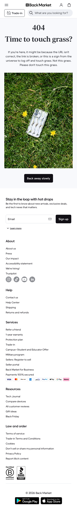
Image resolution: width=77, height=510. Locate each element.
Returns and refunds (17, 312)
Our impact (12, 258)
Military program (15, 354)
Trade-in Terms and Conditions (23, 438)
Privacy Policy (13, 453)
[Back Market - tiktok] (16, 279)
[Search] (31, 13)
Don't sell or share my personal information (30, 448)
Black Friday (12, 416)
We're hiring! (13, 268)
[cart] (69, 5)
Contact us (12, 297)
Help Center (13, 302)
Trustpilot (11, 273)
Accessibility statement (19, 263)
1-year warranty (14, 334)
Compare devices (16, 401)
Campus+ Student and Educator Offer (27, 349)
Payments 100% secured (20, 374)
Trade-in (10, 344)
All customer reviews (17, 406)
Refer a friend (13, 329)
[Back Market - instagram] (8, 279)
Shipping (11, 307)
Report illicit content (17, 458)
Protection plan (14, 339)
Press (9, 253)
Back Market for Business (20, 369)
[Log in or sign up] (61, 5)
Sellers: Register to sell (18, 359)
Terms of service (15, 433)
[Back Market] (38, 5)
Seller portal (12, 364)
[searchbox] (53, 12)
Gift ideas (11, 411)
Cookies (10, 443)
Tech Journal (13, 396)
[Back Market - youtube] (24, 279)
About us (11, 248)
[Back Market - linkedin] (32, 279)
